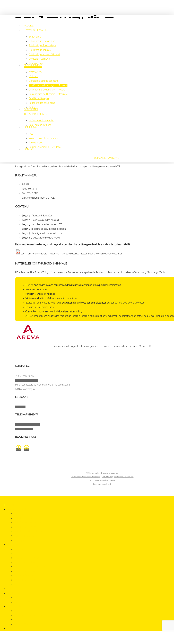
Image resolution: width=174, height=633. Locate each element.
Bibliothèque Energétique (27, 518)
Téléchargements (16, 593)
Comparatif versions (24, 535)
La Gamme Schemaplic (26, 597)
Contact (11, 628)
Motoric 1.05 (20, 549)
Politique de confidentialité (102, 480)
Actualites (12, 588)
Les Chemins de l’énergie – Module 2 (33, 562)
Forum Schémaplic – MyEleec (29, 624)
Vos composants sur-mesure (29, 615)
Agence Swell (104, 484)
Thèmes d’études (24, 429)
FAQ (16, 610)
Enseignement (14, 544)
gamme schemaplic (17, 509)
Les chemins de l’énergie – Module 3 (33, 566)
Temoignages (21, 619)
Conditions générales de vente (85, 476)
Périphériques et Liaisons (27, 580)
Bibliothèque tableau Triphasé (29, 531)
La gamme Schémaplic (27, 424)
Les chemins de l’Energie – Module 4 (33, 571)
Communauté (14, 606)
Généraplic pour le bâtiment (28, 557)
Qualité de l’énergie (23, 575)
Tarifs (16, 584)
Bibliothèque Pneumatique (27, 522)
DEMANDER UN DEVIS (106, 158)
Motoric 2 (18, 553)
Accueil (10, 504)
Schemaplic (20, 513)
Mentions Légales (109, 473)
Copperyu (20, 407)
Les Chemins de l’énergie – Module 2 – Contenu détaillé (50, 253)
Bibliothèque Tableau (25, 527)
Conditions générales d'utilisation (117, 476)
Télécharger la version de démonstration (102, 253)
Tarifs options (21, 540)
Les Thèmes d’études (25, 602)
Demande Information (26, 380)
